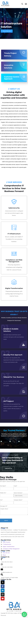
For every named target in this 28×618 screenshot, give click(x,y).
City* (1, 500)
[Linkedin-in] (2, 590)
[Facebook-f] (2, 586)
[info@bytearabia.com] (14, 570)
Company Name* (18, 500)
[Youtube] (2, 598)
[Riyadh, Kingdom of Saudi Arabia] (14, 576)
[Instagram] (2, 594)
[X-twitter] (2, 582)
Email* (15, 486)
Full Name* (3, 486)
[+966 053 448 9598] (14, 565)
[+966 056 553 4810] (14, 560)
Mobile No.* (3, 493)
